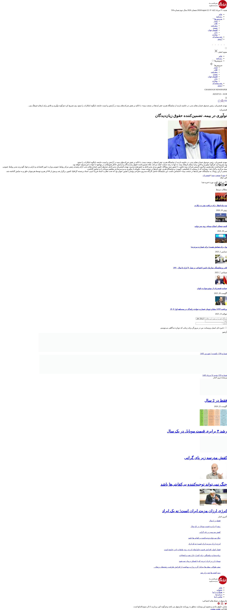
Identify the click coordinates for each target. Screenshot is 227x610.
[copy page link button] (225, 101)
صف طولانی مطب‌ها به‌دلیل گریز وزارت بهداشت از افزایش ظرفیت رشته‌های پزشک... (187, 567)
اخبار (216, 21)
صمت (215, 28)
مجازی (215, 35)
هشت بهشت (215, 609)
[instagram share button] (219, 44)
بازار (216, 32)
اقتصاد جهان (213, 30)
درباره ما (218, 594)
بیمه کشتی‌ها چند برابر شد (210, 573)
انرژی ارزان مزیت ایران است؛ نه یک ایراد (194, 511)
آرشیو (220, 39)
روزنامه (219, 17)
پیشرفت (214, 26)
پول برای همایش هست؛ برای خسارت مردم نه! (209, 247)
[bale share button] (211, 44)
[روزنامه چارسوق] (218, 8)
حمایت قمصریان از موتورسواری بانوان (212, 288)
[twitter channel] (225, 604)
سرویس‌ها (218, 61)
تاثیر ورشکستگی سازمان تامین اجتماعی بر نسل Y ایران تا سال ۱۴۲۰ (200, 268)
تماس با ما (218, 597)
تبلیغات (219, 590)
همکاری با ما (217, 592)
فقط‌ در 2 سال (216, 400)
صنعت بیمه (215, 175)
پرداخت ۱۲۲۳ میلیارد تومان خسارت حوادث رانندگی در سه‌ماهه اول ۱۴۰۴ (198, 309)
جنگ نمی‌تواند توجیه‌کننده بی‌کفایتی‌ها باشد (194, 484)
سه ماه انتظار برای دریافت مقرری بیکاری (210, 206)
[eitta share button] (213, 44)
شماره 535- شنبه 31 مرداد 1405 (214, 375)
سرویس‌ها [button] (218, 19)
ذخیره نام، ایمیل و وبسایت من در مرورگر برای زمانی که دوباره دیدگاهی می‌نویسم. (192, 328)
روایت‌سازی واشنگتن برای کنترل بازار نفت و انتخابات (199, 555)
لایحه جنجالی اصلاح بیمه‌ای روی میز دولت (211, 226)
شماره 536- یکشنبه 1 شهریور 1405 (213, 354)
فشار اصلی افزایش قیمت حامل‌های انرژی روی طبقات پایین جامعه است (192, 550)
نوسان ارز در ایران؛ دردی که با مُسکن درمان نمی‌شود (199, 561)
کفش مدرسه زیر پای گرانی (205, 458)
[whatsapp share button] (216, 185)
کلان (216, 23)
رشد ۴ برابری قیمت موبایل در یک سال (197, 431)
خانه (220, 14)
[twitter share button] (225, 44)
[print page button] (222, 101)
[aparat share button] (216, 44)
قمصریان (206, 175)
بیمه (224, 175)
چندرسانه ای (217, 37)
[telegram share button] (222, 44)
